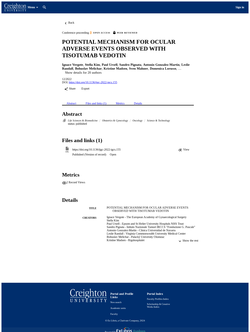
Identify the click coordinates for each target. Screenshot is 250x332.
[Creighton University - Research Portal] (15, 7)
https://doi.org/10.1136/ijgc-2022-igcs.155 (93, 82)
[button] (184, 149)
